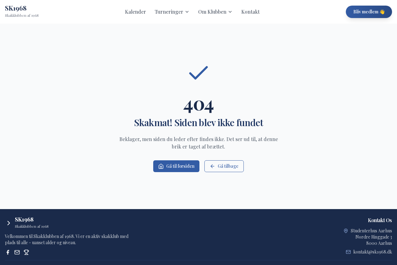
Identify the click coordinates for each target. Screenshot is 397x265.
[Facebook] (8, 252)
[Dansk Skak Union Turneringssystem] (26, 252)
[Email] (17, 252)
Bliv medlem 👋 (369, 12)
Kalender (135, 11)
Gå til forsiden (180, 166)
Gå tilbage (228, 166)
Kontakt (250, 11)
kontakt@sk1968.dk (372, 252)
